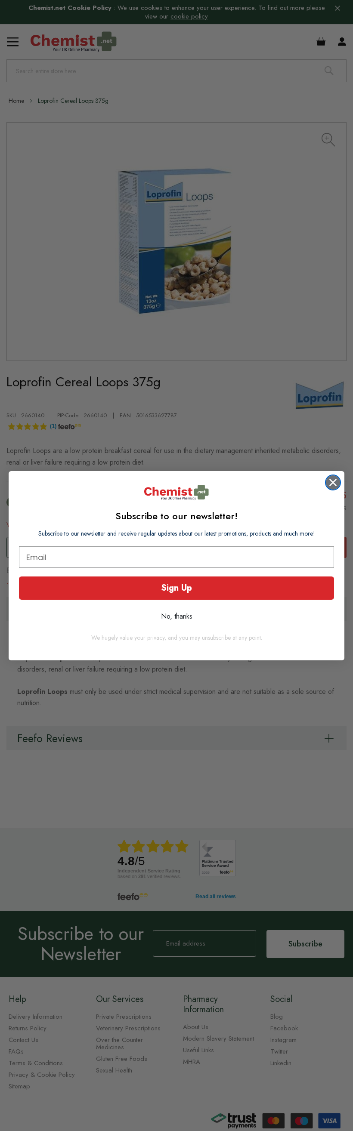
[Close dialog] (333, 482)
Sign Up (176, 588)
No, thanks (176, 616)
